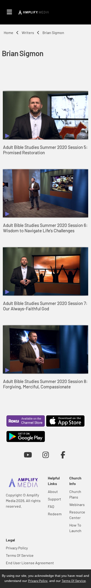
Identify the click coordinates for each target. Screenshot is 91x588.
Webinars (77, 504)
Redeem (55, 514)
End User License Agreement (30, 563)
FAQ (51, 506)
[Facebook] (63, 454)
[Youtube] (27, 454)
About (53, 491)
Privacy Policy (17, 548)
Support (54, 499)
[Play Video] (45, 115)
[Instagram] (45, 454)
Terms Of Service (20, 555)
